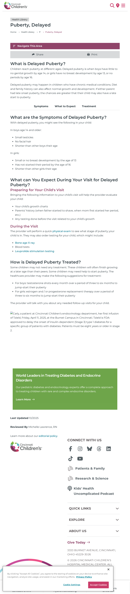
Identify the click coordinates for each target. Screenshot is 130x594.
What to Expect (65, 106)
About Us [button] (77, 531)
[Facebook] (70, 449)
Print (94, 54)
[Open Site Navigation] (123, 5)
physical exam (61, 231)
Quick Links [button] (80, 508)
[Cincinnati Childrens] (36, 446)
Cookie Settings (71, 584)
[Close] (108, 569)
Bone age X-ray (25, 242)
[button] (112, 5)
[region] (58, 578)
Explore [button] (77, 520)
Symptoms (41, 106)
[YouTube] (80, 458)
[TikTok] (70, 458)
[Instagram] (80, 449)
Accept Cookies (98, 585)
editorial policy (48, 435)
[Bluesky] (89, 449)
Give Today (76, 542)
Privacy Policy (84, 577)
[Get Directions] (117, 5)
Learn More (23, 399)
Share (39, 54)
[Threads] (99, 449)
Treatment (89, 106)
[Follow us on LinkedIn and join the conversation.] (108, 449)
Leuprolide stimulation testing (34, 251)
